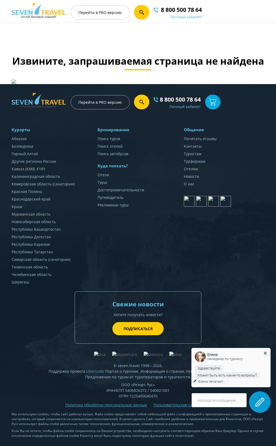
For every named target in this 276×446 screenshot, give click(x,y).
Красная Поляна (27, 191)
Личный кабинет (186, 16)
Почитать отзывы (200, 138)
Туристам (192, 153)
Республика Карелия (31, 244)
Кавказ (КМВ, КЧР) (28, 168)
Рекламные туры (113, 205)
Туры (102, 182)
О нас (189, 183)
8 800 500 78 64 (180, 99)
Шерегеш (20, 282)
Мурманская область (31, 214)
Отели (103, 174)
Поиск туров (109, 138)
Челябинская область (31, 274)
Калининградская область (36, 176)
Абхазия (19, 138)
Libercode (95, 371)
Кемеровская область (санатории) (43, 183)
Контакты (193, 146)
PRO (100, 12)
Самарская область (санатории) (41, 259)
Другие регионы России (34, 161)
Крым (17, 206)
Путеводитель (110, 197)
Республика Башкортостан (36, 229)
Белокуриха (22, 146)
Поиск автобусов (113, 153)
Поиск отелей (110, 146)
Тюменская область (30, 266)
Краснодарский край (31, 199)
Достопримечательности (121, 189)
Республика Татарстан (32, 251)
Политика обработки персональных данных (106, 404)
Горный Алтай (25, 153)
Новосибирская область (34, 221)
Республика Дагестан (31, 236)
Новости (191, 176)
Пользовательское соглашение (182, 404)
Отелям (191, 168)
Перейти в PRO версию (100, 102)
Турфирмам (194, 161)
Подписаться (138, 328)
